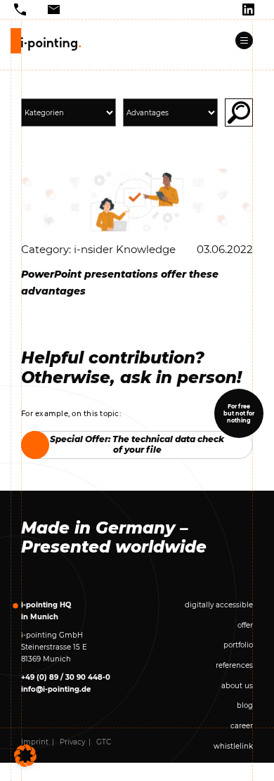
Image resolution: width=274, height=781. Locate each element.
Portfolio (238, 645)
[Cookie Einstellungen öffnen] (25, 755)
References (234, 665)
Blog (245, 705)
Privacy (72, 742)
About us (237, 685)
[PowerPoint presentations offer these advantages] (137, 200)
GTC (103, 742)
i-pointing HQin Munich (46, 610)
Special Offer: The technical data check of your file (137, 444)
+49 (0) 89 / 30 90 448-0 (65, 677)
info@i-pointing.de (56, 689)
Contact (239, 765)
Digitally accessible (219, 604)
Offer (245, 625)
